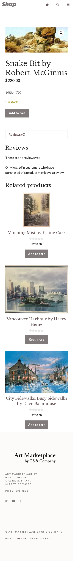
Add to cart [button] (36, 254)
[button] (61, 33)
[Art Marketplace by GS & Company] (9, 4)
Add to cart (17, 113)
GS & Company (16, 538)
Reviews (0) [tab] (17, 134)
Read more (36, 339)
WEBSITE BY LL (39, 538)
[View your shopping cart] (47, 4)
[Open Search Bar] (57, 4)
